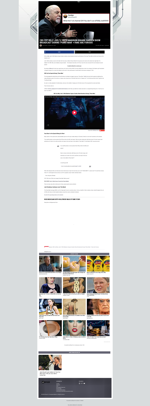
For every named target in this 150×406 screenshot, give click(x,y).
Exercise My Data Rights (60, 389)
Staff (57, 386)
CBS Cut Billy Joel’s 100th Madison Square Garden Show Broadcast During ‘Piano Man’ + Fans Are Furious (75, 247)
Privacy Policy (58, 388)
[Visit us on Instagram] (80, 383)
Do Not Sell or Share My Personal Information (64, 391)
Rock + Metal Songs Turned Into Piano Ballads (59, 181)
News (50, 251)
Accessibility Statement (60, 387)
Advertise (58, 384)
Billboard (51, 68)
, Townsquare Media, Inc (53, 394)
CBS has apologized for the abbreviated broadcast (58, 88)
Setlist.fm (86, 76)
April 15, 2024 (78, 166)
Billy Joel (49, 56)
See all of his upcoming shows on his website (53, 194)
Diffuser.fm (95, 130)
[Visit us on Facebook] (82, 383)
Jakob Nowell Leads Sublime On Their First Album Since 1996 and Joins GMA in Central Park (50, 373)
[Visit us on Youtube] (85, 383)
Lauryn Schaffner (44, 45)
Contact (57, 383)
